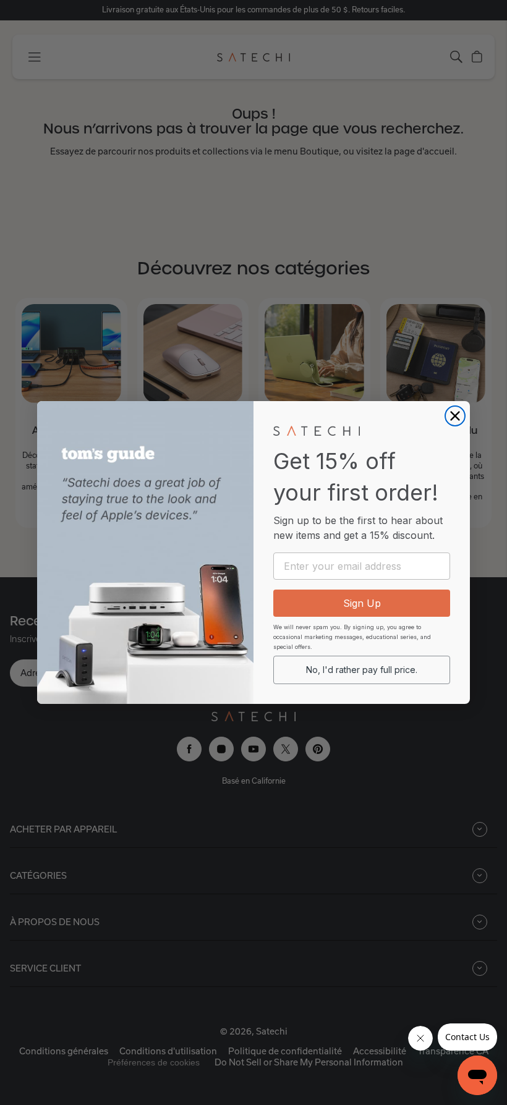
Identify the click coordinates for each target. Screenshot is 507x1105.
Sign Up (362, 603)
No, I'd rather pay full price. (361, 669)
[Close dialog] (455, 416)
